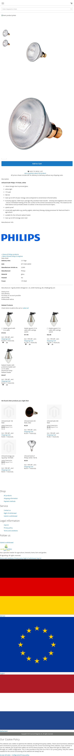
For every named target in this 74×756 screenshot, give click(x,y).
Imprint (6, 525)
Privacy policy (8, 528)
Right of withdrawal (10, 513)
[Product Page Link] (8, 326)
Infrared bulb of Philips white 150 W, (30, 457)
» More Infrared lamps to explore (12, 256)
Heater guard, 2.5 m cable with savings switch (30, 330)
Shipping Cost (5, 339)
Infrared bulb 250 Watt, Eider (30, 422)
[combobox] (37, 9)
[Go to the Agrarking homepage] (6, 551)
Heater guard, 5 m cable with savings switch (55, 330)
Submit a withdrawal (10, 516)
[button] (6, 33)
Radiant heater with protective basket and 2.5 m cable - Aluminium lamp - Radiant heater (8, 368)
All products (8, 495)
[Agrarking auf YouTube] (1, 540)
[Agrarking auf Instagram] (4, 540)
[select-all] (26, 308)
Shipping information (11, 498)
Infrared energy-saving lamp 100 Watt (8, 457)
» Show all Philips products (10, 254)
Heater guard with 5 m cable (9, 329)
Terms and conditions (11, 531)
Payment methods (10, 501)
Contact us (7, 510)
